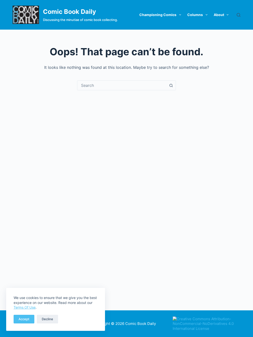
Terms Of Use (25, 307)
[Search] (238, 15)
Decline (47, 319)
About (219, 15)
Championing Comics (157, 15)
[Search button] (171, 85)
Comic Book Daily (69, 11)
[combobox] (121, 85)
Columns (195, 15)
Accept (24, 319)
